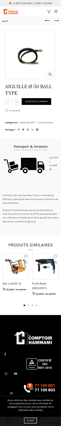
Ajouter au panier (36, 101)
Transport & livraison (30, 146)
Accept (30, 420)
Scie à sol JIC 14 (12, 283)
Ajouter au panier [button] (16, 289)
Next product (56, 20)
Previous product (47, 20)
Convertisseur (45, 122)
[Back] (5, 20)
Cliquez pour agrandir (50, 74)
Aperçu (26, 262)
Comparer (15, 110)
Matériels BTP (27, 122)
